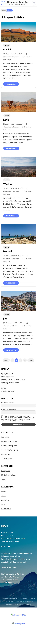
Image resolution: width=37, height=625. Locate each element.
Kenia (6, 119)
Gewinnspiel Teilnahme (9, 450)
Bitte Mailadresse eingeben (8, 409)
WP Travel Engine (18, 601)
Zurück (6, 360)
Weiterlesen (11, 84)
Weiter (31, 360)
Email (3, 388)
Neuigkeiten (5, 471)
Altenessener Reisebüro (17, 2)
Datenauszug (6, 454)
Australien (5, 500)
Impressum (5, 437)
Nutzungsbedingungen (9, 446)
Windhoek (8, 184)
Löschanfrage (7, 458)
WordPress (10, 604)
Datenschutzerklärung (9, 441)
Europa (3, 491)
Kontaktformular (7, 391)
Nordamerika (6, 509)
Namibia (7, 49)
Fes (5, 318)
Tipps (3, 479)
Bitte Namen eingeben (7, 402)
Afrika (7, 45)
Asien (3, 504)
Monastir (8, 251)
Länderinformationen (8, 475)
